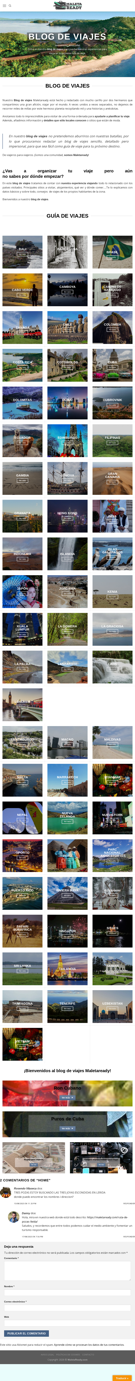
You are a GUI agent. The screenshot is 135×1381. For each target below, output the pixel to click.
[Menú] (4, 6)
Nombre (9, 1286)
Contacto (88, 1354)
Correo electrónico (15, 1301)
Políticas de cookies (68, 1354)
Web (6, 1317)
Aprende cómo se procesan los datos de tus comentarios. (89, 1345)
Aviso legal (47, 1354)
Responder (129, 1203)
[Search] (10, 6)
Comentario (11, 1258)
